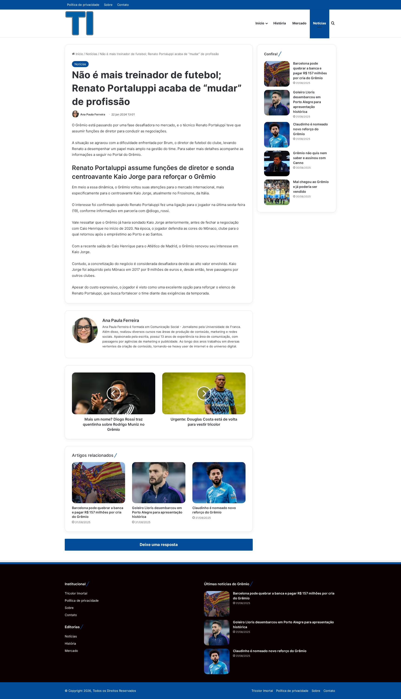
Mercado (299, 23)
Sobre (108, 5)
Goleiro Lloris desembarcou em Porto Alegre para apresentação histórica (157, 512)
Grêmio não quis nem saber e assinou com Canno (310, 158)
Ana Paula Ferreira (92, 114)
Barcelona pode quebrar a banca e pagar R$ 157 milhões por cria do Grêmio (97, 512)
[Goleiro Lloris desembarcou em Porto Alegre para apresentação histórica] (158, 482)
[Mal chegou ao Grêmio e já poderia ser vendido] (277, 192)
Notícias (319, 23)
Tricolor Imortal (76, 593)
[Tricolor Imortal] (79, 23)
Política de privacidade (83, 5)
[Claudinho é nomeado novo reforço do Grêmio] (219, 482)
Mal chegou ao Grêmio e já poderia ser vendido (311, 186)
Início (259, 23)
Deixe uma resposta (159, 544)
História (279, 23)
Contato (123, 5)
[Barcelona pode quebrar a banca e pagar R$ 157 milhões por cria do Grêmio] (98, 482)
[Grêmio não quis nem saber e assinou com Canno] (277, 163)
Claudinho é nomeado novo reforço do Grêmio (310, 129)
